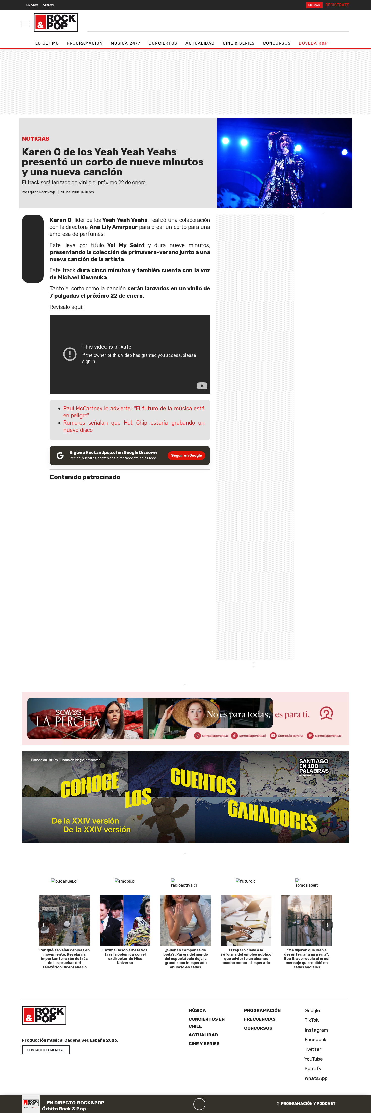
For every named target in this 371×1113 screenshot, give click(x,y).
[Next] (224, 1104)
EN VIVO (32, 5)
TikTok (311, 1020)
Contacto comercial (45, 1050)
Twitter (312, 1049)
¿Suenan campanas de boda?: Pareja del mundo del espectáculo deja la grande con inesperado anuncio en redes (185, 958)
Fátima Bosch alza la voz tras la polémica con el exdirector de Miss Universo (125, 956)
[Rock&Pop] (56, 22)
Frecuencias (260, 1019)
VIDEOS (48, 5)
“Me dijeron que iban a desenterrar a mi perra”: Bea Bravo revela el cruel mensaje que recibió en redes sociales (306, 958)
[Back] (175, 1104)
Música (197, 1010)
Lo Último (47, 43)
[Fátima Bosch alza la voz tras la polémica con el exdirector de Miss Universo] (125, 920)
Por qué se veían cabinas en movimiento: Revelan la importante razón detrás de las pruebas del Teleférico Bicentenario (64, 958)
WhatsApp (315, 1078)
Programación (85, 43)
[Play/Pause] (199, 1104)
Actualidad (200, 43)
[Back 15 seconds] (187, 1104)
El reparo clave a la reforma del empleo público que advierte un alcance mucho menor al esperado (246, 956)
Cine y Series (204, 1043)
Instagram (315, 1030)
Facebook (315, 1039)
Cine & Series (239, 43)
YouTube (313, 1059)
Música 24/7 (126, 43)
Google (311, 1010)
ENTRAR (314, 5)
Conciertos (163, 43)
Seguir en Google (186, 455)
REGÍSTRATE (337, 5)
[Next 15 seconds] (211, 1104)
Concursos (277, 43)
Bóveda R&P (313, 43)
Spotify (312, 1068)
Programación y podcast (308, 1103)
